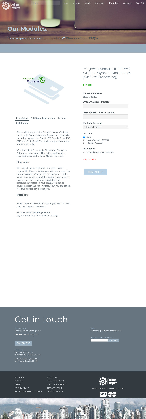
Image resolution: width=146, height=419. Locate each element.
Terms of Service (55, 392)
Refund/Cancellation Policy (28, 392)
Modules (113, 3)
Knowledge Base (24, 334)
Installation (89, 149)
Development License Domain (98, 112)
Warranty (88, 133)
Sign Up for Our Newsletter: (102, 337)
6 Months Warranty (95, 143)
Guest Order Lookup (57, 384)
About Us (19, 377)
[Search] (57, 3)
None (89, 137)
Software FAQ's (54, 388)
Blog (66, 3)
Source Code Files (92, 93)
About (76, 3)
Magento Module (90, 97)
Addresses (18, 350)
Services (99, 3)
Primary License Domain (96, 102)
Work (87, 3)
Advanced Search (55, 381)
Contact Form (20, 328)
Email (93, 328)
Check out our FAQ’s (82, 38)
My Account (52, 377)
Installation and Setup (100, 152)
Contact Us (23, 343)
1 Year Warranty (98, 140)
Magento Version (92, 123)
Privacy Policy (22, 388)
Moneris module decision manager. (42, 215)
